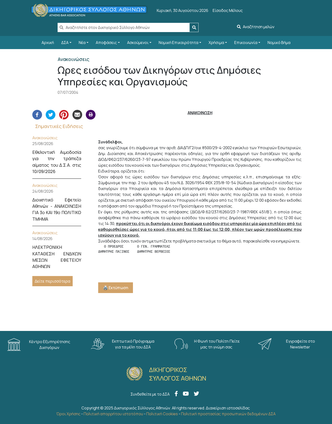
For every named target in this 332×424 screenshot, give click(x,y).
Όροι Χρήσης (68, 413)
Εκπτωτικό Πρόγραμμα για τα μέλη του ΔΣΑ (133, 344)
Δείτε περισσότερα (52, 281)
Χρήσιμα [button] (216, 42)
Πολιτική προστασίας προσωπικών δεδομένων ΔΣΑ (228, 413)
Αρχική (48, 42)
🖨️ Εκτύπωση (115, 287)
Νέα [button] (82, 42)
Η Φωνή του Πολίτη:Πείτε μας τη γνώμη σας (217, 344)
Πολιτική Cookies (162, 413)
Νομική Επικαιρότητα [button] (178, 42)
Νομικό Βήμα (279, 42)
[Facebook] (37, 114)
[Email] (77, 114)
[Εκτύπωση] (91, 114)
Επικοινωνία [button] (245, 42)
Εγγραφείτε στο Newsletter (300, 344)
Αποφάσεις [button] (106, 42)
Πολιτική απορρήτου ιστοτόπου (113, 413)
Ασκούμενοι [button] (138, 42)
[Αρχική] (91, 10)
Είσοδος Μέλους (228, 10)
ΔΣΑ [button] (65, 42)
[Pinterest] (64, 114)
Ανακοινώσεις (45, 137)
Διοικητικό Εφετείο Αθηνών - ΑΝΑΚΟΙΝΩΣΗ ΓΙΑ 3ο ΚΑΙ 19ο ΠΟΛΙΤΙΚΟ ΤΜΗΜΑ (56, 209)
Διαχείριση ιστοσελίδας (228, 408)
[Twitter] (50, 114)
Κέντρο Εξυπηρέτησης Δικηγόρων (49, 344)
